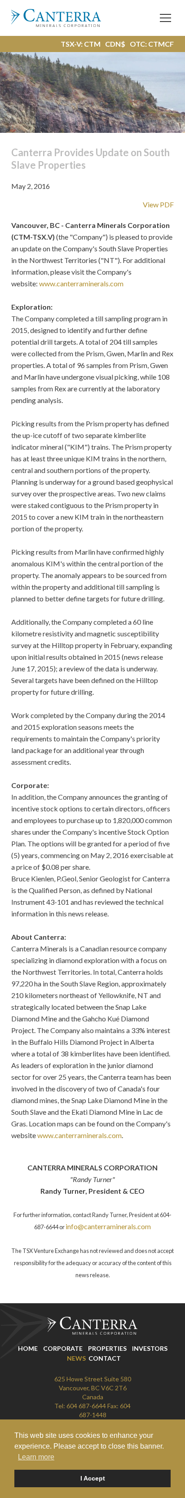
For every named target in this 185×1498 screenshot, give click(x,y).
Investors (149, 1348)
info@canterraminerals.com (108, 1226)
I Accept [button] (92, 1478)
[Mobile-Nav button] (165, 18)
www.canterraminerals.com (81, 283)
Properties (107, 1348)
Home (28, 1348)
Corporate (63, 1348)
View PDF (158, 204)
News (76, 1358)
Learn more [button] (36, 1457)
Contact (104, 1358)
